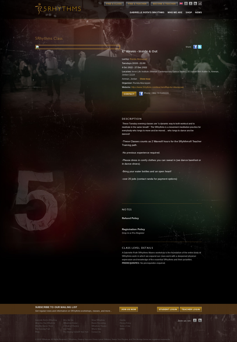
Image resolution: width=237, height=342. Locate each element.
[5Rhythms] (54, 9)
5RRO (122, 329)
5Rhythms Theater (99, 326)
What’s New (96, 329)
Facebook (195, 47)
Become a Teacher (164, 4)
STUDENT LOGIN (168, 309)
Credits (122, 320)
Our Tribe (67, 329)
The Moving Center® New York (75, 332)
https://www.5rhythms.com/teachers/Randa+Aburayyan (157, 87)
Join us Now (128, 309)
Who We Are (175, 12)
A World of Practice (71, 326)
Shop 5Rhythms (98, 320)
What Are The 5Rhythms (45, 323)
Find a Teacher (137, 4)
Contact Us (96, 332)
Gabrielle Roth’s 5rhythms (147, 12)
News (198, 12)
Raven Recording (99, 323)
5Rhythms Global (70, 323)
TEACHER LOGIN (191, 309)
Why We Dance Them (44, 326)
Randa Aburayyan (138, 59)
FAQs (37, 332)
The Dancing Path (42, 329)
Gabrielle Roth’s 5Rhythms (46, 320)
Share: (188, 47)
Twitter (200, 47)
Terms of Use (125, 326)
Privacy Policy (125, 323)
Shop (189, 12)
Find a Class (114, 4)
